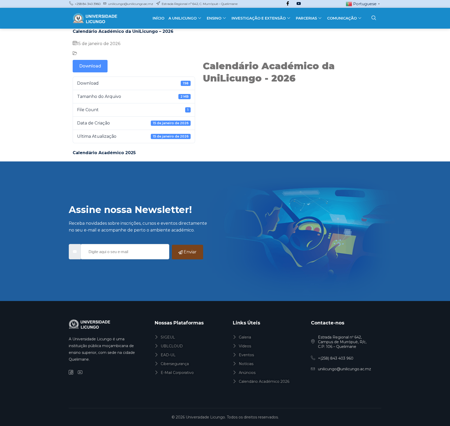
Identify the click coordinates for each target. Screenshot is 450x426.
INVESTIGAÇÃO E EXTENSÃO (259, 18)
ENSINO (214, 18)
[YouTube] (299, 4)
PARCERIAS (306, 18)
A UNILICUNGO (182, 18)
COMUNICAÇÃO (342, 18)
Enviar (190, 251)
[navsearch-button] (373, 18)
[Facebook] (288, 4)
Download (90, 66)
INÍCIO (158, 18)
